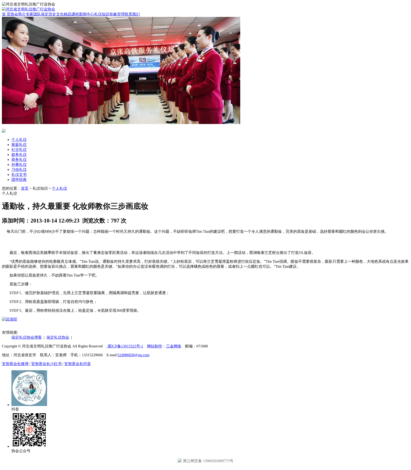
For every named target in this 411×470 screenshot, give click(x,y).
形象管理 (117, 14)
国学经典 (19, 180)
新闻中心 (86, 14)
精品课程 (71, 14)
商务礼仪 (19, 160)
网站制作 (154, 346)
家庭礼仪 (19, 145)
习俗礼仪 (19, 170)
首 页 (6, 14)
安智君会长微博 (15, 364)
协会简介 (18, 14)
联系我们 (132, 14)
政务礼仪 (19, 155)
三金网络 (173, 346)
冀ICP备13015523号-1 (125, 346)
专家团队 (33, 14)
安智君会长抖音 (77, 364)
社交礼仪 (19, 150)
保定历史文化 (52, 14)
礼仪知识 (101, 14)
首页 (25, 188)
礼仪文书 (19, 175)
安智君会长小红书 (46, 364)
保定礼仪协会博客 (26, 337)
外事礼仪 (19, 165)
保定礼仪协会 (57, 337)
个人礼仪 (19, 140)
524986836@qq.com (133, 355)
